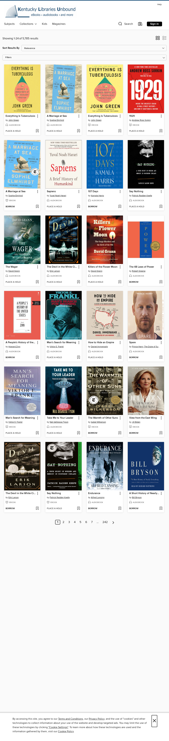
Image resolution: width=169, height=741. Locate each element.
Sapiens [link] (51, 191)
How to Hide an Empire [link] (101, 342)
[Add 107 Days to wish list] (120, 207)
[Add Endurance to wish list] (120, 508)
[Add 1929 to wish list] (161, 131)
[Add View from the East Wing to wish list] (161, 433)
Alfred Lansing (97, 497)
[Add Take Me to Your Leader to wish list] (78, 433)
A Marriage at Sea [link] (57, 116)
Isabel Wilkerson (98, 422)
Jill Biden (136, 422)
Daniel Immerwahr (99, 346)
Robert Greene (138, 271)
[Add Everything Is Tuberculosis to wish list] (37, 131)
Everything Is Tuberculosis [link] (20, 116)
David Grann (14, 271)
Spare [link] (132, 342)
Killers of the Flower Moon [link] (103, 266)
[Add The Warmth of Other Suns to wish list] (120, 433)
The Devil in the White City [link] (62, 266)
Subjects (9, 24)
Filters (8, 57)
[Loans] (140, 24)
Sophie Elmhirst (57, 120)
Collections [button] (27, 24)
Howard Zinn (14, 346)
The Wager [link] (12, 266)
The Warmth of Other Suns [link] (103, 417)
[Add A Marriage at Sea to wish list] (78, 131)
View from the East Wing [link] (143, 417)
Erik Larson (55, 271)
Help (159, 4)
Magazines (59, 24)
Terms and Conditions (70, 718)
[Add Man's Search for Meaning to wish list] (78, 357)
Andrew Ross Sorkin (141, 120)
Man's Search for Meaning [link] (61, 342)
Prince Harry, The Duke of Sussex (146, 346)
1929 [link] (132, 116)
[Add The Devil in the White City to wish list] (78, 282)
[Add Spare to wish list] (161, 357)
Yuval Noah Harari (58, 195)
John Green (13, 120)
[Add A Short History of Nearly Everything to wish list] (161, 508)
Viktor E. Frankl (57, 346)
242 (105, 522)
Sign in (154, 24)
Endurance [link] (94, 493)
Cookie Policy (66, 731)
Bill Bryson (137, 497)
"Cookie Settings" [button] (58, 727)
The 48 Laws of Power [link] (141, 266)
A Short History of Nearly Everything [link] (144, 493)
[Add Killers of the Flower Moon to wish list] (120, 282)
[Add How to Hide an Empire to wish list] (120, 357)
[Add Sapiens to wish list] (78, 207)
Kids (44, 24)
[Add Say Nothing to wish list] (161, 207)
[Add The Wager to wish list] (37, 282)
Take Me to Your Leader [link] (60, 417)
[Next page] (113, 522)
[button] (125, 24)
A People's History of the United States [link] (21, 342)
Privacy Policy (96, 718)
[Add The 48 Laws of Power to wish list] (161, 282)
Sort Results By (10, 48)
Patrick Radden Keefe (142, 195)
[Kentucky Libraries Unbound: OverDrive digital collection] (40, 11)
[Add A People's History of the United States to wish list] (37, 357)
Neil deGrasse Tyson (59, 422)
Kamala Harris (97, 195)
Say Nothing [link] (136, 191)
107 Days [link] (93, 191)
